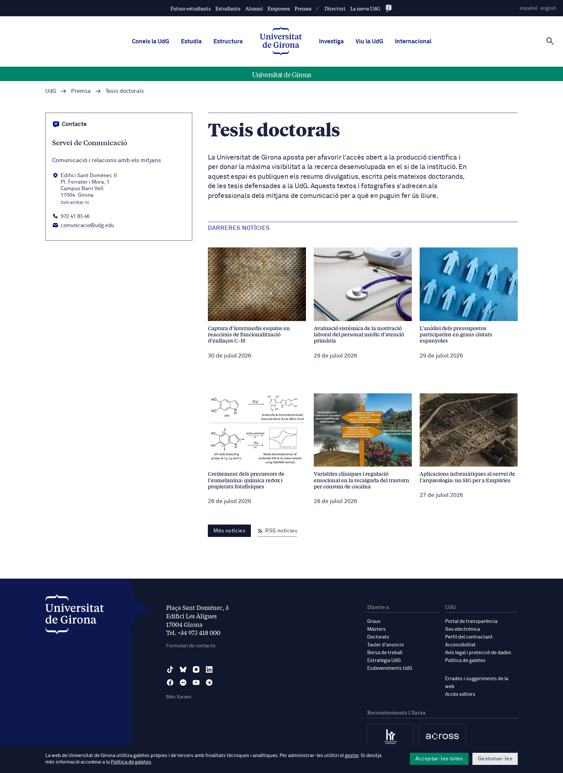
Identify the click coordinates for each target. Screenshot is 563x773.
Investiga (331, 42)
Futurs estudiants (190, 8)
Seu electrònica (462, 629)
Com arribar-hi (75, 203)
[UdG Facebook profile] (170, 682)
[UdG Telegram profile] (209, 682)
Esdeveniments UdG (389, 668)
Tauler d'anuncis (385, 644)
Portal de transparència (471, 621)
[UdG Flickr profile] (183, 682)
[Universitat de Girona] (74, 616)
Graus (374, 621)
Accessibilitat (460, 644)
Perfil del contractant (469, 637)
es (528, 8)
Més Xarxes (179, 697)
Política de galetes (465, 660)
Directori (335, 8)
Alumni (254, 8)
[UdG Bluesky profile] (183, 669)
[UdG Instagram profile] (196, 669)
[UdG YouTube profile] (196, 682)
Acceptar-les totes (439, 758)
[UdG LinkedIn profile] (209, 669)
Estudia (191, 42)
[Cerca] (549, 41)
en (548, 8)
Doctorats (378, 637)
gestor (352, 755)
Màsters (376, 629)
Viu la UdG (369, 42)
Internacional (413, 42)
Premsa (303, 8)
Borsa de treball (384, 652)
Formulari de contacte (190, 645)
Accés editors (460, 694)
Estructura (228, 42)
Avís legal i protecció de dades (478, 652)
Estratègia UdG (384, 660)
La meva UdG (365, 8)
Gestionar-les (495, 758)
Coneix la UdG (150, 42)
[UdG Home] (281, 42)
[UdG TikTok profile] (170, 669)
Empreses (278, 8)
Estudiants (227, 8)
